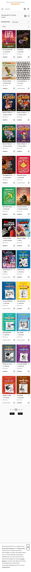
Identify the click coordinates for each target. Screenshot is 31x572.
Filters (4, 26)
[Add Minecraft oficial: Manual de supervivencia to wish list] (14, 214)
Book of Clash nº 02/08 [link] (22, 144)
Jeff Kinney (21, 271)
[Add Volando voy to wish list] (29, 277)
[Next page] (22, 410)
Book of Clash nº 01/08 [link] (8, 112)
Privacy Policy (21, 548)
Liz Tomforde (7, 51)
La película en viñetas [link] (8, 269)
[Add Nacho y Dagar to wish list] (29, 246)
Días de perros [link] (21, 301)
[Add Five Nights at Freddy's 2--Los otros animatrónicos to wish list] (14, 183)
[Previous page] (10, 410)
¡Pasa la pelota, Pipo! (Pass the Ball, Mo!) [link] (8, 81)
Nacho (20, 240)
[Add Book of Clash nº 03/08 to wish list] (14, 151)
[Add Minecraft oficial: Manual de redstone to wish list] (29, 183)
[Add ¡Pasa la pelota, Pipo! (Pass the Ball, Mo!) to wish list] (14, 89)
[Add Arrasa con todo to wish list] (14, 371)
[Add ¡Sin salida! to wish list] (29, 340)
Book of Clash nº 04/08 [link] (22, 112)
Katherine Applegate (23, 209)
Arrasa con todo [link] (7, 364)
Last (20, 413)
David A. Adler (7, 83)
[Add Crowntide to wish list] (29, 57)
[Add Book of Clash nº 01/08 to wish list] (14, 120)
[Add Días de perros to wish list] (29, 309)
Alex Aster (21, 51)
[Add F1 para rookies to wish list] (14, 246)
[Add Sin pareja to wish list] (29, 403)
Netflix (5, 271)
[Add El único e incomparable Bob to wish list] (29, 214)
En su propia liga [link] (7, 49)
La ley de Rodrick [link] (7, 301)
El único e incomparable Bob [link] (22, 207)
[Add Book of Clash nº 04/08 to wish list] (29, 120)
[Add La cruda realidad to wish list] (29, 371)
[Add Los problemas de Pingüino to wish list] (29, 89)
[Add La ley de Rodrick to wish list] (14, 309)
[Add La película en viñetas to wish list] (14, 277)
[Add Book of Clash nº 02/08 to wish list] (29, 151)
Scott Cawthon (7, 177)
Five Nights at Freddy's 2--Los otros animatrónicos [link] (8, 175)
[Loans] (24, 9)
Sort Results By (5, 22)
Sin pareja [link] (20, 395)
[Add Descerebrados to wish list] (14, 340)
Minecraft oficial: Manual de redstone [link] (22, 175)
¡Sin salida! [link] (20, 332)
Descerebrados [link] (7, 332)
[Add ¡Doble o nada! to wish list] (14, 403)
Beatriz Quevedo (8, 240)
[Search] (2, 9)
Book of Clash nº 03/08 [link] (8, 144)
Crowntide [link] (20, 49)
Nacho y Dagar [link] (21, 238)
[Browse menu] (28, 9)
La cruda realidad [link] (22, 364)
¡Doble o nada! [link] (7, 395)
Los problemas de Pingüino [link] (22, 81)
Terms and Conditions (8, 548)
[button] (25, 16)
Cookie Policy (6, 567)
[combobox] (12, 9)
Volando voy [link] (20, 269)
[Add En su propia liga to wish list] (14, 57)
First (12, 413)
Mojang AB (21, 177)
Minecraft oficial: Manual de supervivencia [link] (8, 207)
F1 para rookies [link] (7, 238)
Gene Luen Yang (8, 114)
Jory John (21, 83)
